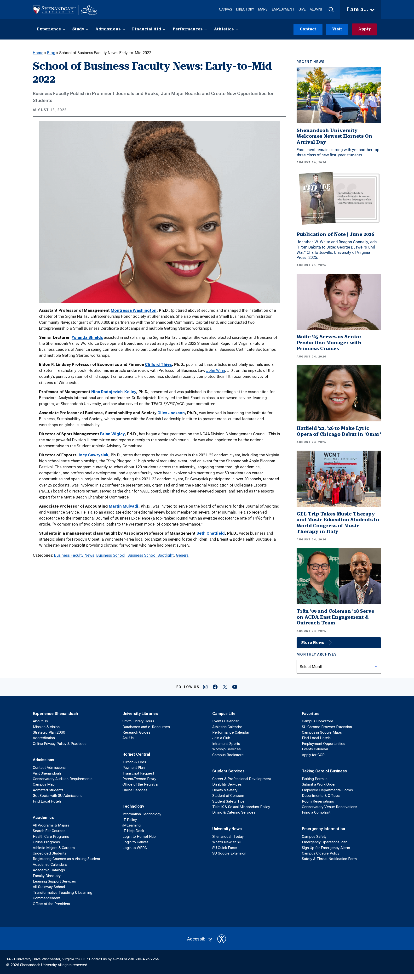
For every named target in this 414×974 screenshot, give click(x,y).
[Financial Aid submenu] (164, 29)
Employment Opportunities (323, 744)
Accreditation (44, 738)
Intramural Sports (226, 744)
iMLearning (131, 825)
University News (227, 828)
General (183, 555)
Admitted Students (48, 790)
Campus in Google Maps (322, 732)
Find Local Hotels (47, 801)
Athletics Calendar (227, 727)
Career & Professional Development (241, 779)
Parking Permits (315, 779)
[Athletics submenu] (237, 29)
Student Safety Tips (228, 801)
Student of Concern (228, 795)
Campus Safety (314, 836)
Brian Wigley (112, 433)
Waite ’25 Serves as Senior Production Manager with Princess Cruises (329, 342)
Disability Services (227, 784)
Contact (308, 29)
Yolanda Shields (87, 337)
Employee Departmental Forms (327, 790)
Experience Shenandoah (55, 713)
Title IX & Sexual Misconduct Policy (241, 807)
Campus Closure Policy (320, 853)
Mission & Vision (46, 727)
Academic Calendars (50, 864)
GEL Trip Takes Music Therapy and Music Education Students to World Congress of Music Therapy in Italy (338, 522)
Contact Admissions (49, 767)
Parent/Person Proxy (139, 779)
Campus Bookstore (228, 755)
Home (38, 52)
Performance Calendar (230, 732)
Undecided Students (49, 853)
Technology (133, 806)
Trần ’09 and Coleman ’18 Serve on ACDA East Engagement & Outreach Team (335, 617)
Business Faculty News (74, 555)
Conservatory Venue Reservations (329, 807)
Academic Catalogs (49, 870)
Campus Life (224, 713)
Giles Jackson (171, 412)
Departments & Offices (321, 795)
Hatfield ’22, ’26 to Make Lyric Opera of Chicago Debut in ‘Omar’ (339, 431)
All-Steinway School (49, 887)
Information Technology (141, 814)
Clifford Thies (158, 364)
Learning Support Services (54, 881)
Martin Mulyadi (123, 506)
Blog (51, 52)
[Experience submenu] (64, 29)
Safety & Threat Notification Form (329, 859)
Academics (43, 817)
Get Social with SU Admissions (57, 795)
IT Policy (129, 820)
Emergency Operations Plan (324, 842)
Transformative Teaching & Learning (62, 892)
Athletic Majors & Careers (54, 848)
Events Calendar (225, 721)
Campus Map (44, 784)
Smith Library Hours (138, 721)
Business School (110, 555)
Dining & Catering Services (233, 812)
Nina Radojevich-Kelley (113, 391)
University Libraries (140, 713)
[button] (331, 9)
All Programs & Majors (51, 825)
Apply (364, 29)
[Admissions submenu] (124, 29)
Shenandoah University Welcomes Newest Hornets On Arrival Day (334, 136)
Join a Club (221, 738)
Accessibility (199, 939)
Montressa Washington (133, 310)
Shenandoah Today (228, 836)
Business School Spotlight (150, 555)
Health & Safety (224, 790)
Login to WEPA (134, 848)
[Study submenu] (87, 29)
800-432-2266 (147, 959)
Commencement (46, 898)
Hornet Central (136, 754)
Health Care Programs (51, 836)
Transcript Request (138, 773)
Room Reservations (318, 801)
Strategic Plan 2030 (49, 732)
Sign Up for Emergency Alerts (326, 848)
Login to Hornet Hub (139, 836)
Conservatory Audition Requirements (62, 779)
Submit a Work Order (319, 784)
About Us (40, 721)
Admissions (43, 759)
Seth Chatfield (210, 533)
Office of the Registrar (140, 784)
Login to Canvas (135, 842)
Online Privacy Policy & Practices (59, 744)
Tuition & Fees (134, 762)
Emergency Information (323, 828)
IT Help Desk (133, 831)
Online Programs (46, 842)
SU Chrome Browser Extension (327, 727)
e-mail (118, 959)
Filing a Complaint (316, 812)
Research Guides (136, 732)
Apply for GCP (313, 755)
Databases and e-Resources (146, 727)
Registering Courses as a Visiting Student (66, 859)
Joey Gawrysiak (92, 455)
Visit (337, 29)
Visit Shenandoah (47, 773)
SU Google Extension (229, 853)
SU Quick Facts (224, 848)
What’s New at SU (226, 842)
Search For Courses (49, 831)
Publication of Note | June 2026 (335, 234)
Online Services (135, 790)
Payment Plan (133, 767)
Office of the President (51, 904)
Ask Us (128, 738)
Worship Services (226, 749)
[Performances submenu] (205, 29)
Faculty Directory (47, 876)
